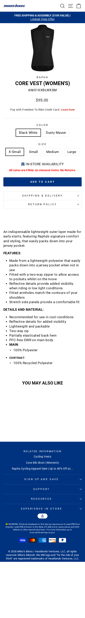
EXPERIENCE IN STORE (41, 508)
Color (43, 124)
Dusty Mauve (56, 133)
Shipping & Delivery (42, 195)
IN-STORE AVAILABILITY (45, 164)
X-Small (15, 152)
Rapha (43, 77)
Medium (52, 152)
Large (71, 152)
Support (41, 489)
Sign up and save (41, 479)
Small (33, 152)
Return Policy (42, 204)
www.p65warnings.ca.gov (42, 532)
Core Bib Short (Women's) (42, 462)
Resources (41, 498)
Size (42, 144)
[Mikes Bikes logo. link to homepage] (14, 5)
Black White (28, 133)
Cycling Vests (42, 456)
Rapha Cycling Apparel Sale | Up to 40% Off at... (42, 468)
